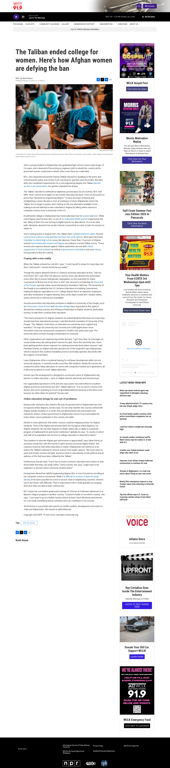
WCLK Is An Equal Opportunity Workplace (73, 752)
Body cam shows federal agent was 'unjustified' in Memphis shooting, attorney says (134, 393)
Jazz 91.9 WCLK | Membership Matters (85, 29)
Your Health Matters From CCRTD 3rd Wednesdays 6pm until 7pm (137, 280)
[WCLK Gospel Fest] (137, 60)
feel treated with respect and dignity (47, 243)
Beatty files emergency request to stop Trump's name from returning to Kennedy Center (137, 484)
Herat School (44, 306)
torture (98, 249)
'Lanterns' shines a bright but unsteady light (136, 428)
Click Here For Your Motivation (137, 160)
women (86, 216)
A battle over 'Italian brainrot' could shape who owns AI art (134, 451)
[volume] (23, 16)
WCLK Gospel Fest (137, 83)
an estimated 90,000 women (75, 219)
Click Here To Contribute (137, 725)
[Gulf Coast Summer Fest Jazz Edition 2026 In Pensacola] (137, 188)
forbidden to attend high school (38, 240)
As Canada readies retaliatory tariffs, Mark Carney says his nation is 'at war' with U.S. (135, 439)
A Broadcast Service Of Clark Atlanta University (76, 746)
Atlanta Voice (137, 539)
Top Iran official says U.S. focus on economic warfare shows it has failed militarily (135, 497)
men (96, 216)
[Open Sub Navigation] (36, 24)
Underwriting (106, 24)
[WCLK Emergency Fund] (137, 690)
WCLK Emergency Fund (137, 719)
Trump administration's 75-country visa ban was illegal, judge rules (136, 404)
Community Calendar (49, 24)
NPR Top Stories (29, 523)
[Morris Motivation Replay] (137, 116)
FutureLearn (31, 306)
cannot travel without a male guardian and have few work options (53, 237)
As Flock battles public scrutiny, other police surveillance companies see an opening (136, 416)
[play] (16, 17)
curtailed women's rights (84, 234)
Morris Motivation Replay (137, 140)
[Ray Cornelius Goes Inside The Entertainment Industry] (137, 567)
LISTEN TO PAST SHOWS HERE (137, 605)
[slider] (26, 17)
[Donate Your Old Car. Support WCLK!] (137, 629)
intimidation (80, 249)
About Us (134, 24)
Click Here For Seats (137, 89)
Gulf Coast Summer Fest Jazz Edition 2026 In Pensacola (137, 214)
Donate (150, 6)
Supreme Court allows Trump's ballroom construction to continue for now (136, 461)
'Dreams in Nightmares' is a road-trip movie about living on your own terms (135, 472)
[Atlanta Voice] (137, 521)
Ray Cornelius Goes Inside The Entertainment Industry (137, 591)
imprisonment (67, 249)
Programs (18, 24)
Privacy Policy (98, 746)
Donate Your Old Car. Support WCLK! (137, 649)
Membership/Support (84, 24)
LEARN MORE (137, 656)
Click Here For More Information (137, 224)
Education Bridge (62, 306)
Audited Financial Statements (104, 751)
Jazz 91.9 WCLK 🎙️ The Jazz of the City (136, 373)
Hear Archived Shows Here (137, 310)
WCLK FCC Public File (131, 746)
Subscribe (122, 24)
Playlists (29, 24)
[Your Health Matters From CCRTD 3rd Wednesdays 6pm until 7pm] (137, 252)
